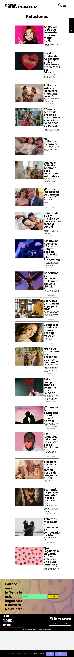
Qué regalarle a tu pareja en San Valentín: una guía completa (51, 556)
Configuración (38, 653)
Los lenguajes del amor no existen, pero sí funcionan (51, 440)
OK (50, 653)
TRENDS (7, 625)
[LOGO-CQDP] (21, 5)
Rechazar (61, 653)
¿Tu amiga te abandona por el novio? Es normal (51, 414)
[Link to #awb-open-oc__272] (60, 5)
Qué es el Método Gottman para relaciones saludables (51, 169)
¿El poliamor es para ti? (51, 141)
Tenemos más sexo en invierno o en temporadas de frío (52, 527)
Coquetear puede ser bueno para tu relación (51, 330)
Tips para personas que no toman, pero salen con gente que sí (51, 470)
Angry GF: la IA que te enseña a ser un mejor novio (50, 33)
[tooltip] (71, 20)
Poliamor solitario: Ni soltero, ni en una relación (51, 90)
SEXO (6, 616)
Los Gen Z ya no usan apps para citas (51, 305)
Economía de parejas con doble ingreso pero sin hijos (51, 496)
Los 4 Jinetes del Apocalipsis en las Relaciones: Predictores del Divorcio (52, 62)
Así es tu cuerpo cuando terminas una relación (50, 386)
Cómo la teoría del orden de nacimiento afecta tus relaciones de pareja (52, 117)
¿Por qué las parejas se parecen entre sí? (51, 193)
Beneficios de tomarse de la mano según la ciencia (51, 279)
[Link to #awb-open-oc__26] (64, 5)
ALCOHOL (8, 620)
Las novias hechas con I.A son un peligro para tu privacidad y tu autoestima (52, 250)
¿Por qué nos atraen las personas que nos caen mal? (51, 355)
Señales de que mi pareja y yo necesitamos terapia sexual (52, 219)
